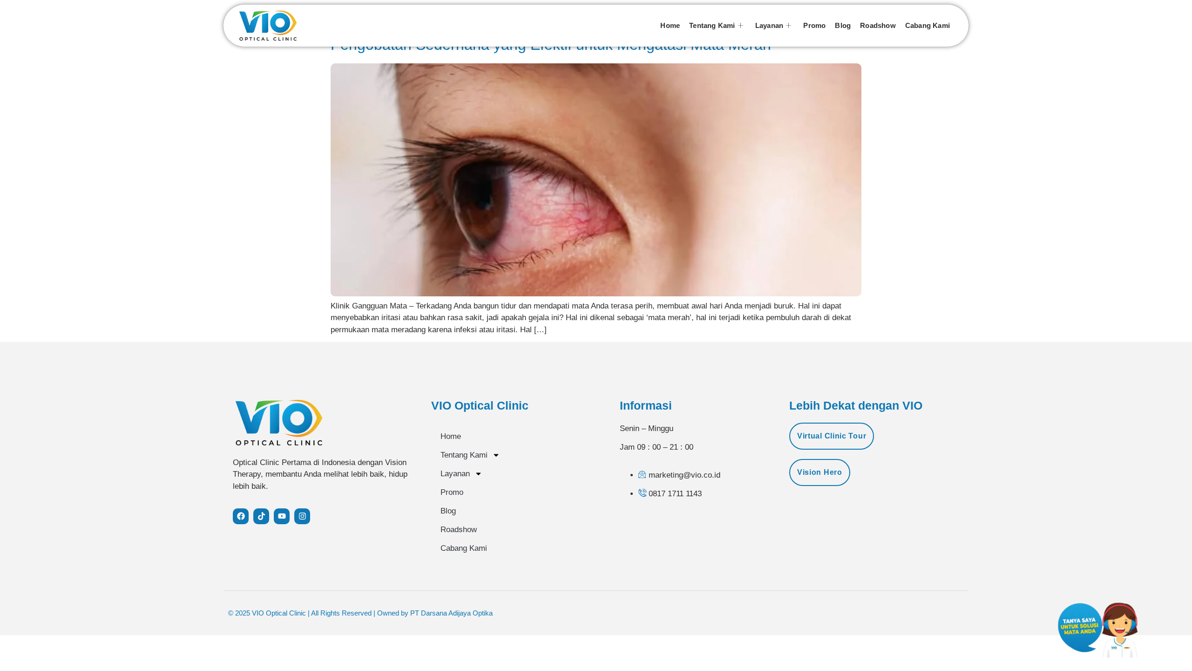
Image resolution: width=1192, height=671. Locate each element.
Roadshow (878, 25)
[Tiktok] (261, 516)
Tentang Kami (712, 25)
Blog (843, 25)
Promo (814, 25)
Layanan (769, 25)
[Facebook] (241, 516)
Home (670, 25)
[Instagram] (302, 516)
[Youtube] (282, 516)
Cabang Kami (927, 25)
